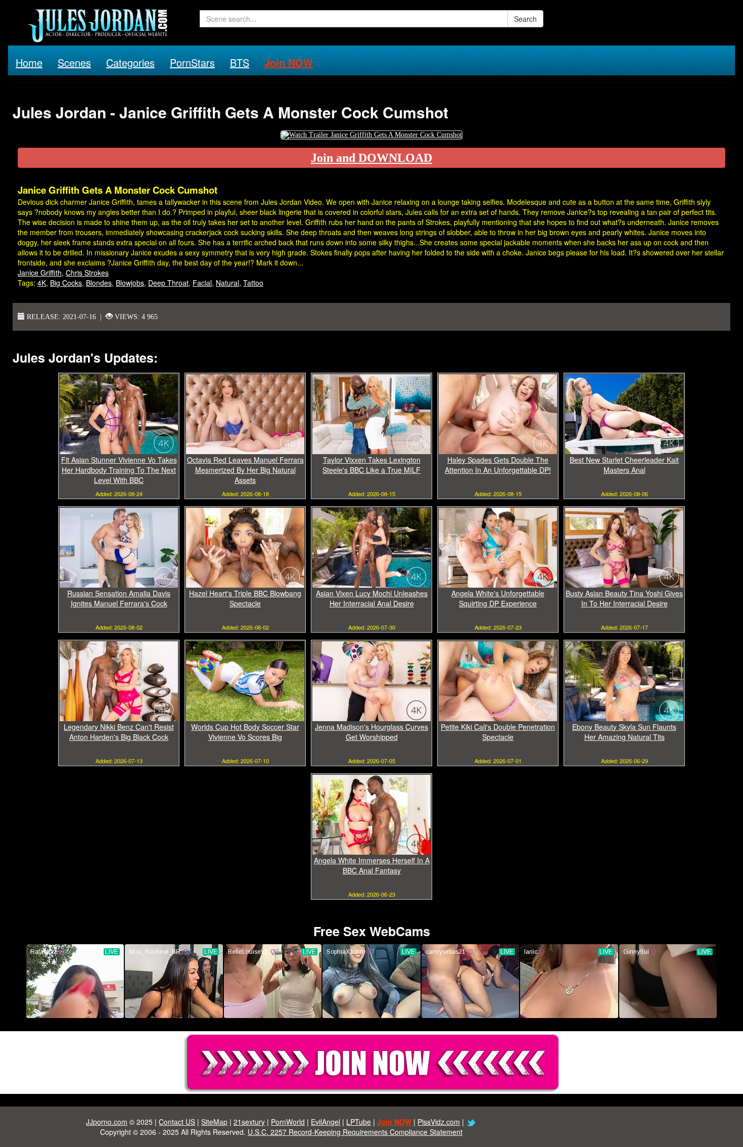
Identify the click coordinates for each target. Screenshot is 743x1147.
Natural (227, 283)
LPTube (358, 1122)
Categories (130, 62)
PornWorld (288, 1122)
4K (41, 283)
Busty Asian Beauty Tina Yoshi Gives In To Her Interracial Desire (624, 598)
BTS (239, 62)
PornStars (192, 62)
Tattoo (253, 283)
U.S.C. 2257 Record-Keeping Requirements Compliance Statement (355, 1132)
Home (29, 62)
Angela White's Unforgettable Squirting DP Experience (497, 598)
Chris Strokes (87, 273)
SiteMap (214, 1122)
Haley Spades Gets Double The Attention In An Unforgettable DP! (498, 465)
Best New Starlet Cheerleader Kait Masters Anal (624, 465)
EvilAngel (325, 1122)
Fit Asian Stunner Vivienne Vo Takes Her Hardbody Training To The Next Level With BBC (119, 470)
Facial (202, 283)
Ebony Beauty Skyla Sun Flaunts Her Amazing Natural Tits (624, 732)
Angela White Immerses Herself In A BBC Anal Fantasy (372, 865)
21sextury (249, 1122)
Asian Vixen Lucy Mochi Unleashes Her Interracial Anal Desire (372, 598)
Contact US (177, 1122)
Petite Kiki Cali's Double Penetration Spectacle (498, 732)
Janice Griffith (40, 273)
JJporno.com (106, 1122)
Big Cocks (66, 283)
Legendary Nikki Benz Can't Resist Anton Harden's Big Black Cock (119, 732)
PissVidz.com (438, 1122)
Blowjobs (130, 283)
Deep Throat (168, 283)
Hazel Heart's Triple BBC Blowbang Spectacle (245, 598)
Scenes (74, 62)
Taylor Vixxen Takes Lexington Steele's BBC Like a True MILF (371, 465)
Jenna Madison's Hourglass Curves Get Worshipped (371, 732)
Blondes (99, 283)
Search (525, 19)
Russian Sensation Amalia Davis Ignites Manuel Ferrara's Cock (118, 598)
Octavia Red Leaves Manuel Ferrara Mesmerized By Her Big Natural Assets (245, 470)
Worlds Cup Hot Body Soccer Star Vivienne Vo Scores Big (245, 732)
